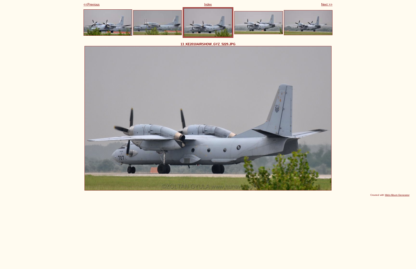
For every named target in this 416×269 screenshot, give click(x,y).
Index (208, 4)
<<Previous (92, 4)
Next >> (326, 4)
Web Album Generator (397, 195)
